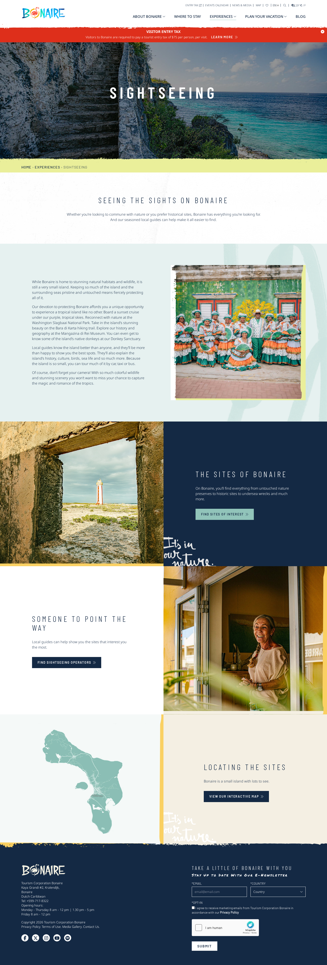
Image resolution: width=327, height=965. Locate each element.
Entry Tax (192, 5)
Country (258, 883)
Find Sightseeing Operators (64, 662)
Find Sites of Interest (222, 514)
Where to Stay (187, 16)
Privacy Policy (30, 926)
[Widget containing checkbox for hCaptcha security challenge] (225, 927)
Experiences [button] (221, 16)
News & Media (241, 5)
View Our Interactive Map (234, 796)
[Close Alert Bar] (322, 31)
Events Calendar (216, 5)
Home (26, 167)
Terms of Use (51, 926)
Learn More (222, 37)
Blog (301, 16)
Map (258, 5)
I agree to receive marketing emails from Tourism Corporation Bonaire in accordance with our (242, 910)
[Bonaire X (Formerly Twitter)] (24, 937)
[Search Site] (284, 5)
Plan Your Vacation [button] (264, 16)
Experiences (47, 167)
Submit (204, 946)
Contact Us (91, 926)
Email (197, 883)
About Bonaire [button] (147, 16)
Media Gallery (72, 926)
